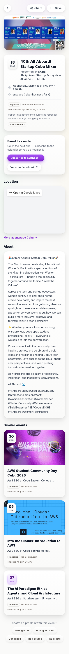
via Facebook (16, 124)
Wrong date (22, 630)
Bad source (35, 638)
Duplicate (55, 638)
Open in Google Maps (26, 192)
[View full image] (34, 32)
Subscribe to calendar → (26, 157)
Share (38, 8)
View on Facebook (22, 167)
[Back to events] (7, 8)
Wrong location (45, 630)
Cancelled (15, 638)
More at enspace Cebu (20, 237)
